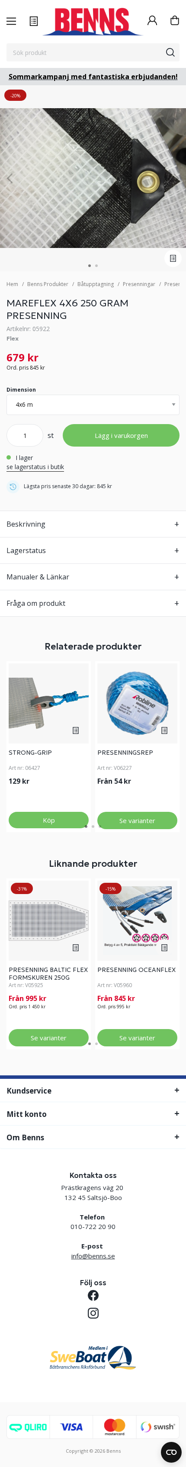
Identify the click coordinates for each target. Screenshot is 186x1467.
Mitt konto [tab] (26, 1114)
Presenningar (139, 284)
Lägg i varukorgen (121, 435)
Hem (12, 284)
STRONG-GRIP (30, 752)
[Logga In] (152, 21)
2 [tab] (96, 265)
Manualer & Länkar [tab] (37, 577)
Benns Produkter (47, 284)
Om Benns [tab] (25, 1137)
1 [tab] (89, 265)
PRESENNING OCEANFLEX (136, 970)
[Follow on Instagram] (93, 1313)
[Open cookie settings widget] (171, 1452)
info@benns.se (93, 1255)
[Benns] (92, 21)
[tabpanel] (93, 178)
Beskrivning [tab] (25, 524)
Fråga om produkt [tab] (35, 603)
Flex (12, 338)
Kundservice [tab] (28, 1091)
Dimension (21, 389)
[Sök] (170, 52)
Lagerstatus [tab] (26, 550)
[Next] (176, 178)
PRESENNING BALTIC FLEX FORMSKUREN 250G (48, 973)
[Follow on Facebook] (93, 1295)
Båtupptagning (95, 284)
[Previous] (9, 178)
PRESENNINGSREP (125, 752)
